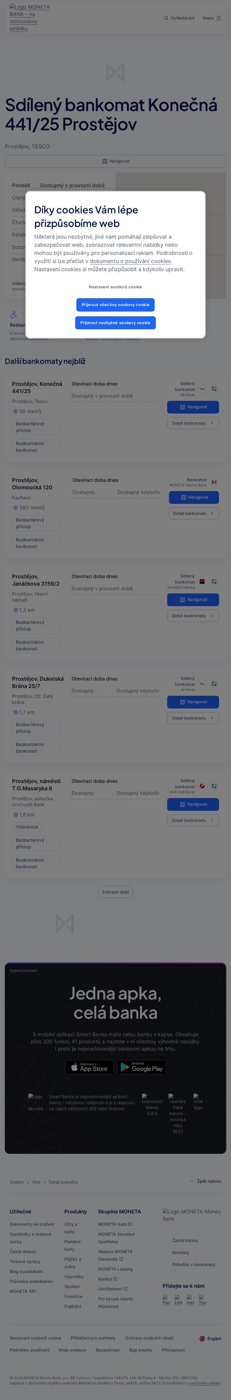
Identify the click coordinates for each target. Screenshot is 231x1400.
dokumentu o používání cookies (130, 261)
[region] (115, 265)
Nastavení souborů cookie (115, 287)
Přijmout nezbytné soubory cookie (115, 323)
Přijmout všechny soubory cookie (116, 304)
